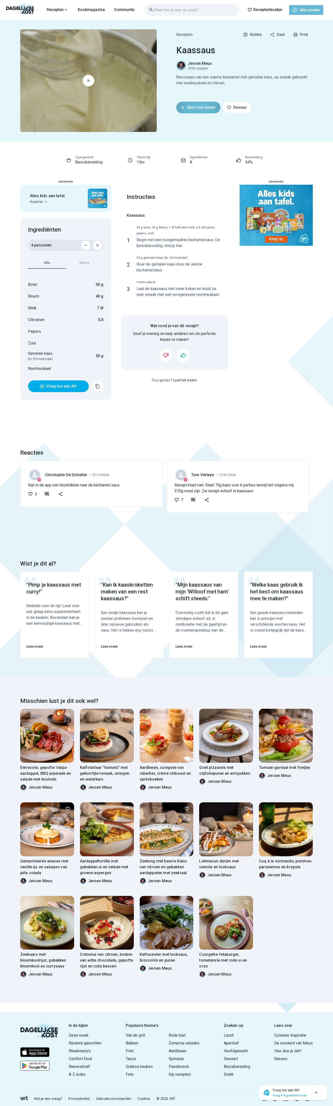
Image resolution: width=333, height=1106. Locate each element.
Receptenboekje (267, 9)
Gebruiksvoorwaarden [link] (113, 1099)
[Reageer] (47, 494)
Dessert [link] (231, 1058)
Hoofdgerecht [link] (236, 1051)
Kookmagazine (91, 9)
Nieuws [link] (280, 1058)
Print (304, 34)
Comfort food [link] (80, 1058)
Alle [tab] (47, 263)
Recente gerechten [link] (85, 1043)
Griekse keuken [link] (139, 1066)
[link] (20, 10)
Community (124, 9)
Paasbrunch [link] (179, 1066)
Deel (281, 34)
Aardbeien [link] (177, 1051)
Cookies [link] (143, 1099)
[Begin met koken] (88, 80)
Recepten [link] (184, 34)
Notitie (256, 34)
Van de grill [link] (135, 1035)
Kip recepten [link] (180, 1074)
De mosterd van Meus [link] (293, 1043)
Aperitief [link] (231, 1043)
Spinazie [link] (176, 1058)
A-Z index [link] (77, 1074)
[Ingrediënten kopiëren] (97, 386)
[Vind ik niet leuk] (166, 355)
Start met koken (201, 107)
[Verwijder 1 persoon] (86, 245)
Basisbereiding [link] (237, 1066)
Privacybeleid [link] (79, 1099)
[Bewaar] (67, 715)
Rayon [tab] (84, 263)
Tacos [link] (131, 1058)
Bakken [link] (132, 1043)
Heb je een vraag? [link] (48, 1099)
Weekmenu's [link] (80, 1051)
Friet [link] (130, 1051)
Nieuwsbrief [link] (79, 1066)
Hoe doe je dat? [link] (288, 1051)
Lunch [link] (229, 1035)
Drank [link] (229, 1074)
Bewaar (240, 107)
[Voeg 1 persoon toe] (97, 245)
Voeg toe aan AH (61, 386)
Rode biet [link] (177, 1035)
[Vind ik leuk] (183, 355)
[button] (316, 1092)
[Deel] (60, 494)
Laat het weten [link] (185, 380)
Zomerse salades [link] (184, 1043)
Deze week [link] (78, 1035)
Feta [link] (130, 1074)
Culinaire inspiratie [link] (290, 1035)
